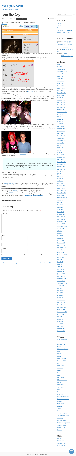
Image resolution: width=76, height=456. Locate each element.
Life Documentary (62, 380)
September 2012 (62, 112)
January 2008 (61, 245)
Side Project (60, 404)
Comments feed (61, 443)
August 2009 (60, 200)
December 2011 (61, 133)
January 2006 (61, 302)
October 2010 (61, 167)
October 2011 (61, 138)
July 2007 (59, 259)
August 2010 (60, 171)
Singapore (60, 406)
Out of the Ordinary (22, 19)
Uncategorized (61, 420)
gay (4, 200)
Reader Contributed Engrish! (11, 263)
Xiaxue (11, 192)
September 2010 (62, 169)
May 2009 (60, 207)
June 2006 (60, 290)
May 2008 (60, 236)
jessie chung (13, 200)
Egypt (58, 351)
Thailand (59, 411)
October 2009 (61, 195)
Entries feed (60, 441)
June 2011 (60, 147)
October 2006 (61, 281)
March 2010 (60, 183)
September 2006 (62, 283)
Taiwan (59, 408)
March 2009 (60, 212)
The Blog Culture (62, 413)
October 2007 (61, 252)
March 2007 (60, 269)
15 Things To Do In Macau (64, 30)
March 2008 (60, 240)
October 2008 (61, 224)
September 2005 (62, 312)
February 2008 (61, 243)
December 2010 (61, 162)
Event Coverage (61, 358)
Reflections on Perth (63, 399)
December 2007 (61, 247)
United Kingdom (61, 425)
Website (3, 248)
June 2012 (60, 119)
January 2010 (61, 188)
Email (3, 242)
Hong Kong (60, 365)
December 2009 (61, 190)
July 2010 (59, 174)
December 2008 (61, 219)
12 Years (59, 23)
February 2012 (61, 128)
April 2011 (60, 152)
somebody (23, 154)
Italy (58, 373)
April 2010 (60, 181)
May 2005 (60, 321)
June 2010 (60, 176)
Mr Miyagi (15, 190)
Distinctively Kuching (63, 349)
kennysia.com (12, 6)
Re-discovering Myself (63, 396)
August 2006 (60, 286)
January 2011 (61, 159)
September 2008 (62, 226)
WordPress (38, 454)
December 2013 (61, 90)
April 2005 (60, 324)
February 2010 (61, 186)
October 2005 (61, 309)
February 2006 (61, 300)
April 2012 (60, 124)
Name (3, 235)
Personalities (61, 392)
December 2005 (61, 305)
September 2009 (62, 197)
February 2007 (61, 271)
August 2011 (60, 143)
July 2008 (59, 231)
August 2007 (60, 257)
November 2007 (61, 250)
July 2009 (59, 202)
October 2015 (61, 69)
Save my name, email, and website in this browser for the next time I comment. (26, 255)
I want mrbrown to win (10, 183)
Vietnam (59, 430)
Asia (58, 342)
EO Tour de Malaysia (67, 56)
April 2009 (60, 209)
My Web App (60, 384)
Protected (60, 394)
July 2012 (59, 117)
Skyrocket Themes (46, 454)
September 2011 (62, 140)
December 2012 (61, 105)
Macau (59, 382)
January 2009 (61, 217)
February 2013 (61, 100)
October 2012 (61, 109)
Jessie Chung (30, 91)
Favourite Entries (62, 361)
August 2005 (60, 314)
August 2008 (60, 228)
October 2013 (61, 95)
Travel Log (60, 418)
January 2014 (61, 88)
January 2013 (61, 102)
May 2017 (60, 64)
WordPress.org (61, 445)
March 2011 (60, 155)
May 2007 (60, 264)
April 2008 (60, 238)
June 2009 (60, 205)
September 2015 (62, 71)
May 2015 (60, 76)
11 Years (59, 25)
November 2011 (61, 136)
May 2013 (60, 97)
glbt (8, 200)
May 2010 (60, 178)
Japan (58, 375)
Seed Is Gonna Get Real (63, 32)
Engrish (59, 354)
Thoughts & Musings (63, 415)
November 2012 (61, 107)
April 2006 (60, 295)
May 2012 (60, 121)
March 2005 (60, 326)
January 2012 (61, 131)
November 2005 (61, 307)
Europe (59, 356)
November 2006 (61, 278)
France (59, 363)
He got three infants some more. (34, 195)
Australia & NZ (61, 344)
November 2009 (61, 193)
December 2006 (61, 276)
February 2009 (61, 214)
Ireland (59, 370)
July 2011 (59, 145)
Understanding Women (64, 423)
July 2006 (59, 288)
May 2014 (60, 83)
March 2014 (60, 86)
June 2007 (60, 262)
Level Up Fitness (61, 377)
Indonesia (60, 368)
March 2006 (60, 297)
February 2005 (61, 328)
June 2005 (60, 319)
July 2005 (59, 316)
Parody (59, 389)
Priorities (59, 28)
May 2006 (60, 293)
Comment (4, 213)
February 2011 (61, 157)
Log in (59, 438)
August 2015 (60, 74)
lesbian (19, 200)
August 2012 (60, 114)
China (59, 346)
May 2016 (60, 67)
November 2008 (61, 221)
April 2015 (60, 78)
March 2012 (60, 126)
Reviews (59, 401)
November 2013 (61, 93)
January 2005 (61, 331)
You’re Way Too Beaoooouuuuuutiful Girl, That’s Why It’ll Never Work (64, 42)
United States (61, 427)
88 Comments (53, 18)
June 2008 (60, 233)
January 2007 (61, 274)
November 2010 (61, 164)
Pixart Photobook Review (47, 263)
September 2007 (62, 255)
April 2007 (60, 267)
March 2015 (60, 81)
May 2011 (60, 150)
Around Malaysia (62, 339)
